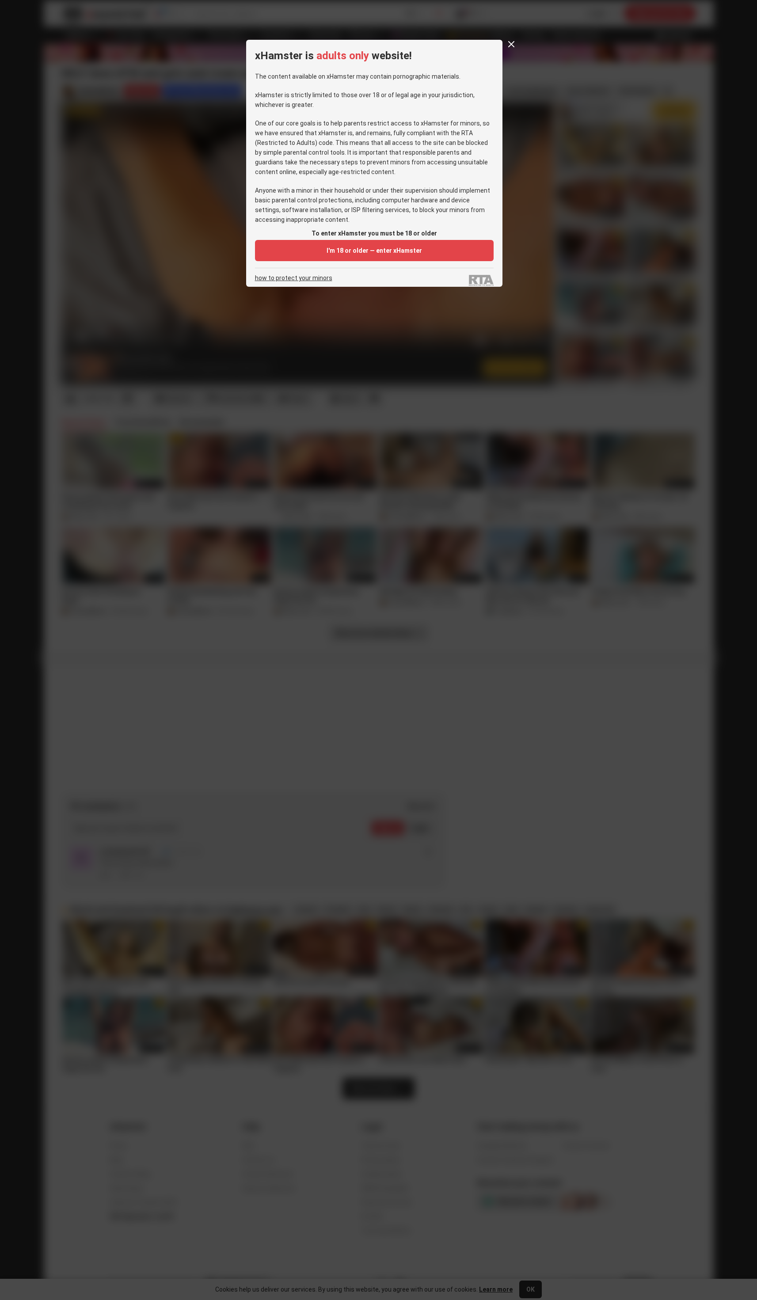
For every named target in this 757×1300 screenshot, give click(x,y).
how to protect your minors (293, 278)
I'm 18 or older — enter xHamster (374, 250)
